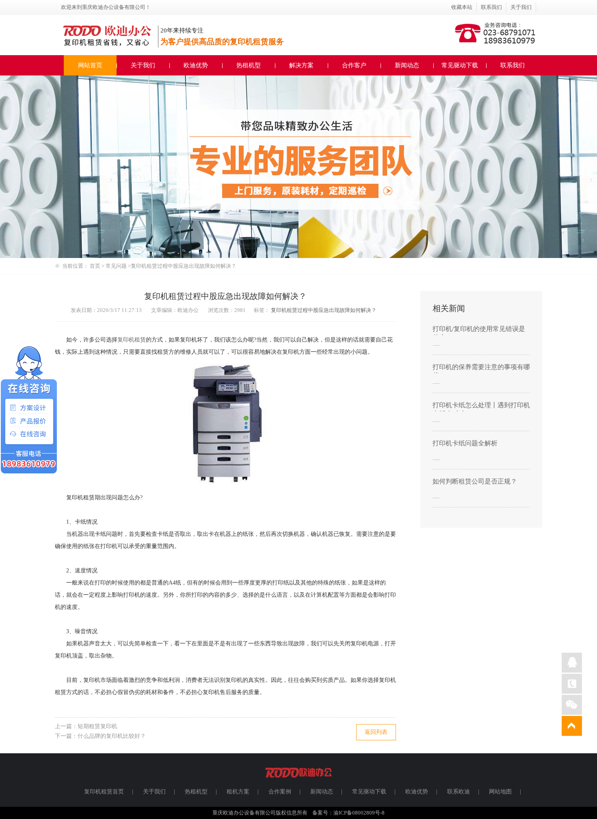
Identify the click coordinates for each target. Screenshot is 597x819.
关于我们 (521, 7)
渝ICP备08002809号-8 (359, 813)
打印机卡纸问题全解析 (465, 443)
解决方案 (301, 65)
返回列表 (376, 732)
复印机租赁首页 (104, 792)
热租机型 (248, 65)
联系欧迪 (458, 792)
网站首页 (90, 65)
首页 (95, 266)
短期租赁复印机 (97, 726)
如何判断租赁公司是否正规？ (475, 481)
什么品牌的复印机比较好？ (112, 736)
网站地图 (500, 792)
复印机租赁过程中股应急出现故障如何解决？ (323, 310)
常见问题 (117, 266)
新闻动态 (407, 65)
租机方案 (238, 792)
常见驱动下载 (459, 65)
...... (436, 344)
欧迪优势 (196, 65)
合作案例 (279, 792)
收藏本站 (461, 7)
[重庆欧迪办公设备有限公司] (298, 781)
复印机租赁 (131, 340)
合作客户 (354, 65)
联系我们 (491, 7)
